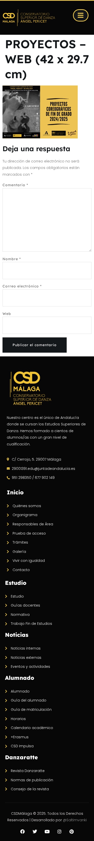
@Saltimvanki (75, 820)
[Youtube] (47, 831)
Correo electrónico (22, 286)
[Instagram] (59, 831)
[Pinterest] (71, 831)
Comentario (15, 185)
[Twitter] (34, 831)
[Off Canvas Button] (80, 15)
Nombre (12, 259)
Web (7, 313)
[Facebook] (22, 831)
